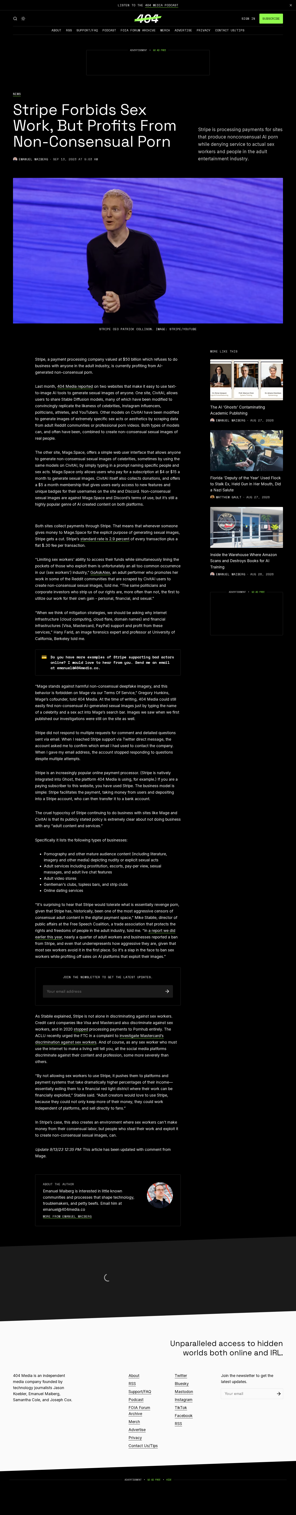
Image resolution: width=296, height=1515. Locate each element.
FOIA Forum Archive (138, 30)
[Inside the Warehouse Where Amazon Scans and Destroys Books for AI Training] (246, 527)
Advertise (183, 30)
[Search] (15, 18)
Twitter (181, 1375)
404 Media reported (75, 386)
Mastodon (184, 1391)
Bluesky (182, 1383)
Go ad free (159, 50)
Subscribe (271, 18)
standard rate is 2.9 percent (104, 539)
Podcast (109, 30)
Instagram (183, 1399)
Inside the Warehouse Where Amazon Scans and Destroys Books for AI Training (243, 560)
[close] (290, 5)
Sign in (248, 18)
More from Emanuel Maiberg (67, 1216)
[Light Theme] (23, 18)
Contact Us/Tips (229, 30)
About (56, 30)
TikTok (181, 1407)
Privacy (203, 30)
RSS (69, 30)
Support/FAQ (87, 30)
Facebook (184, 1415)
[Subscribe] (167, 991)
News (17, 94)
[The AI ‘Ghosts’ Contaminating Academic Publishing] (246, 379)
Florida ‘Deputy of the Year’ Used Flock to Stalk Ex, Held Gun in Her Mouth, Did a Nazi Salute (245, 484)
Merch (165, 30)
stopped (81, 1029)
